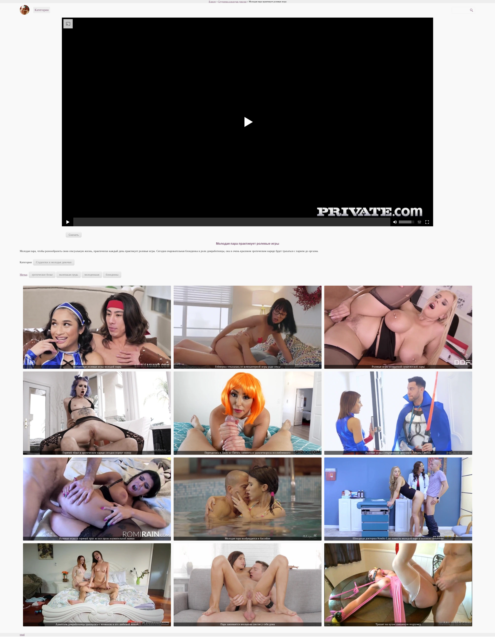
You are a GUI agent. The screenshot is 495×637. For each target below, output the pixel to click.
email (22, 634)
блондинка (112, 274)
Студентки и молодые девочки (54, 262)
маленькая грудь (68, 274)
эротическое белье (42, 274)
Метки (23, 274)
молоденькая (91, 274)
